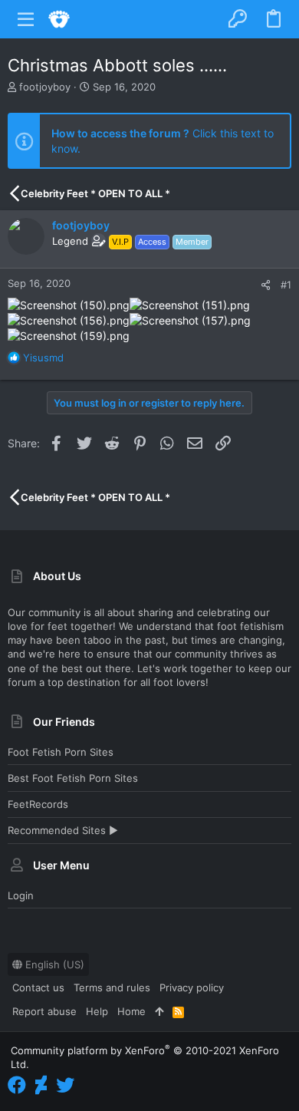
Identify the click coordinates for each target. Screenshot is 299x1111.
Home (131, 1011)
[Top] (159, 1011)
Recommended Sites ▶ (63, 830)
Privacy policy (191, 987)
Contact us (38, 987)
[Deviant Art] (41, 1085)
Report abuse (44, 1011)
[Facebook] (17, 1085)
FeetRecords (38, 804)
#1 (286, 285)
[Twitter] (65, 1085)
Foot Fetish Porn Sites (60, 752)
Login (21, 895)
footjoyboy (45, 87)
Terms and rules (112, 987)
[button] (26, 19)
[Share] (265, 285)
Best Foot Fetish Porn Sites (73, 778)
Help (97, 1011)
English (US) (53, 964)
